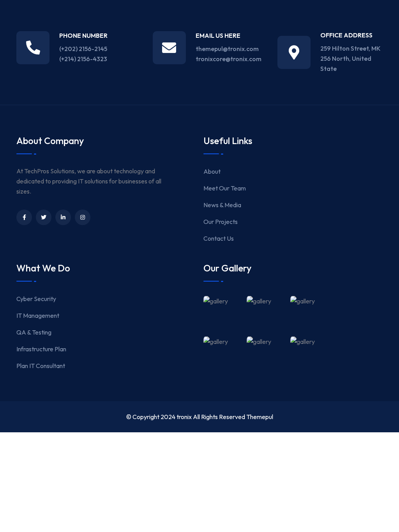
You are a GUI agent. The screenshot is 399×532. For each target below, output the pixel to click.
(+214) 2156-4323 (83, 59)
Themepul (259, 417)
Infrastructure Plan (41, 349)
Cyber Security (36, 299)
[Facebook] (24, 217)
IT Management (37, 315)
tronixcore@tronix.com (228, 59)
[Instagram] (82, 217)
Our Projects (220, 221)
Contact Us (218, 238)
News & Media (222, 205)
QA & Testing (33, 332)
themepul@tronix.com (227, 49)
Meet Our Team (224, 188)
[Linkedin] (63, 217)
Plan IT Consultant (40, 366)
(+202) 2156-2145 (83, 49)
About (212, 171)
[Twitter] (43, 217)
